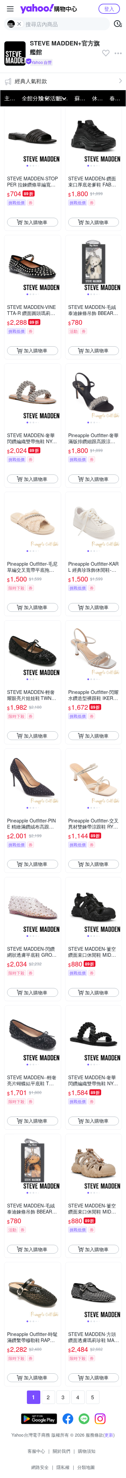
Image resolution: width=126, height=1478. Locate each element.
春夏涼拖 (116, 98)
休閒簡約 (99, 98)
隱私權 (63, 1467)
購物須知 (86, 1451)
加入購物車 (35, 222)
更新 (108, 1435)
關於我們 (61, 1451)
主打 (9, 98)
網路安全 (40, 1467)
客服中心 (36, 1451)
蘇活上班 (81, 98)
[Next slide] (56, 135)
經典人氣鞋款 (31, 81)
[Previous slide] (8, 135)
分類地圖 (86, 1467)
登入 (109, 8)
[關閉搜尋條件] (19, 24)
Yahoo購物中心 (48, 8)
